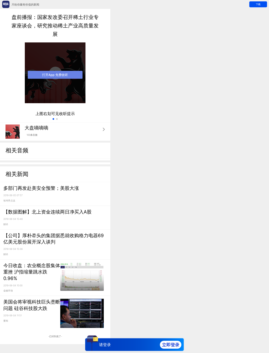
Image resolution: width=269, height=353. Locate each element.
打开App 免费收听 (55, 75)
